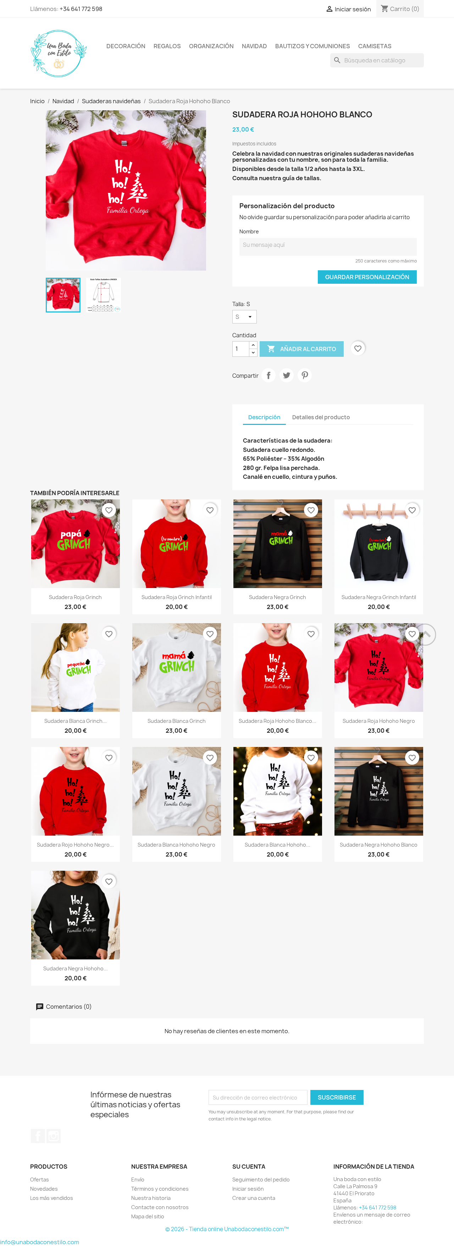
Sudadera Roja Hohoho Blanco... (277, 721)
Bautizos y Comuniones (312, 46)
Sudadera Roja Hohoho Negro (379, 721)
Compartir (268, 375)
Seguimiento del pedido (261, 1179)
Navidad (254, 46)
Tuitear (286, 375)
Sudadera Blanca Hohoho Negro (176, 844)
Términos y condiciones (160, 1188)
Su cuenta (248, 1166)
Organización (211, 46)
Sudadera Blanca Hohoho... (277, 844)
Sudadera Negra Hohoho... (75, 968)
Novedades (44, 1188)
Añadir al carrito (301, 348)
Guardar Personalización (367, 277)
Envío (137, 1179)
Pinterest (305, 375)
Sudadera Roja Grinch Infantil (177, 597)
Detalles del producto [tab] (321, 417)
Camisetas (375, 46)
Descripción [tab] (264, 417)
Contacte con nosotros (160, 1207)
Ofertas (39, 1179)
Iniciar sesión (248, 1188)
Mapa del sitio (147, 1216)
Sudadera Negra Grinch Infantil (379, 597)
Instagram (53, 1136)
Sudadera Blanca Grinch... (75, 721)
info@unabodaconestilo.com (39, 1242)
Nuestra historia (151, 1198)
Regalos (167, 46)
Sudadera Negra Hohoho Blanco (378, 844)
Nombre (249, 231)
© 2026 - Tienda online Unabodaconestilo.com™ (227, 1229)
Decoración (125, 46)
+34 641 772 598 (81, 9)
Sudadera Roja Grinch (75, 597)
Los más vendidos (51, 1198)
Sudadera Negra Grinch (277, 597)
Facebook (38, 1136)
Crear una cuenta (253, 1198)
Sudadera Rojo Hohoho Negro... (75, 844)
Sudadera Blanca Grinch (177, 721)
